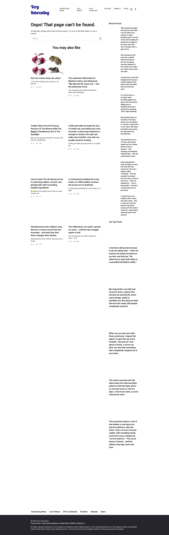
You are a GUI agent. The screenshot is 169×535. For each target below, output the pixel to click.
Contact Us (80, 523)
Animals (117, 8)
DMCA (72, 523)
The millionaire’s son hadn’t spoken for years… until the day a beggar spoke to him (84, 230)
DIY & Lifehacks (70, 512)
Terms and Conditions (50, 523)
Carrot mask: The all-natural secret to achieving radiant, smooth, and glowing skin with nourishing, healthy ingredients (47, 183)
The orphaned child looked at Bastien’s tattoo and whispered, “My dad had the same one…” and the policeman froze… (83, 82)
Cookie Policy (64, 523)
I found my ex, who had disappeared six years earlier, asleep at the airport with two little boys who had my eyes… (129, 83)
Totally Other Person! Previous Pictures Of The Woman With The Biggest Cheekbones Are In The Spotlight (46, 130)
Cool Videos (54, 512)
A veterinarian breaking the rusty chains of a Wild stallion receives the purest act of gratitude (83, 182)
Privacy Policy (36, 523)
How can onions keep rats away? (46, 78)
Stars (126, 8)
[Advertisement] (123, 486)
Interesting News (38, 512)
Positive (107, 8)
